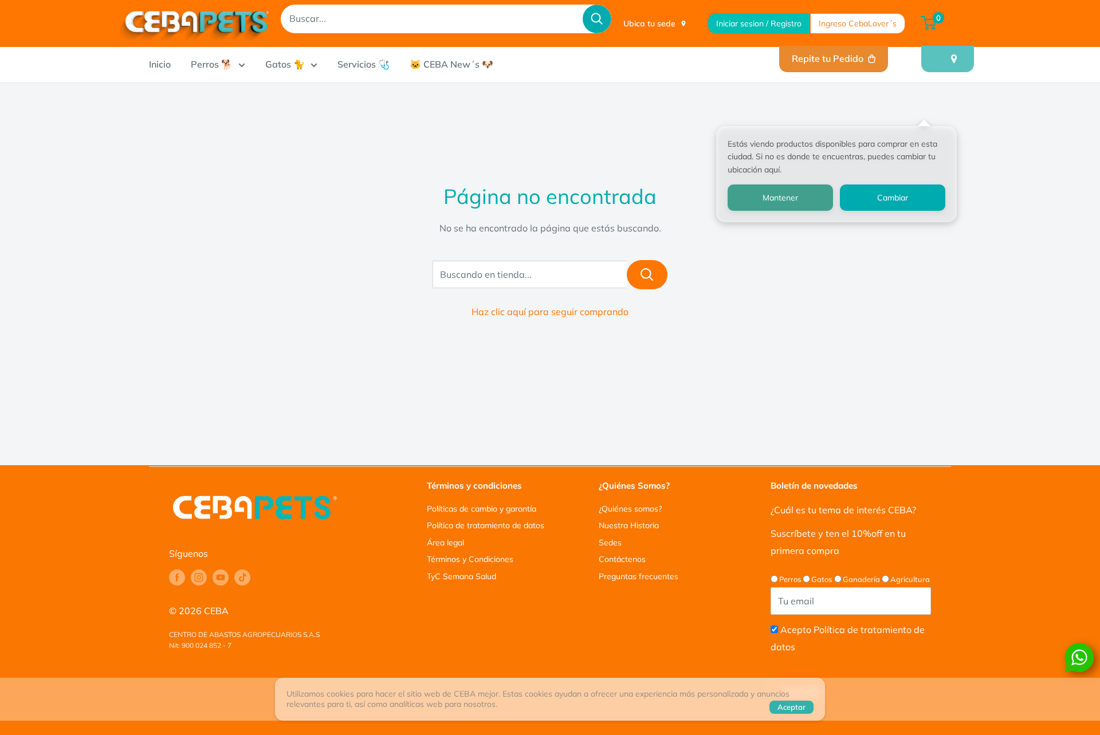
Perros (790, 579)
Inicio (160, 64)
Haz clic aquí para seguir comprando (550, 311)
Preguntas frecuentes (638, 576)
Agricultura (910, 579)
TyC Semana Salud (461, 576)
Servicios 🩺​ (363, 64)
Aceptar (791, 707)
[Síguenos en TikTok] (242, 577)
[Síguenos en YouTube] (221, 577)
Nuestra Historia (629, 525)
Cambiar (892, 197)
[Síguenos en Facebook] (177, 577)
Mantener (780, 197)
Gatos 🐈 (285, 64)
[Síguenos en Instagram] (199, 577)
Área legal (445, 542)
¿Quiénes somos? (630, 509)
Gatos (821, 579)
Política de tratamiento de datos (485, 525)
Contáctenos (622, 559)
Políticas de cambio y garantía (481, 509)
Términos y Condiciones (470, 559)
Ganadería (861, 579)
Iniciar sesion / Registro (759, 23)
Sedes (610, 542)
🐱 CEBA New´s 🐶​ (451, 64)
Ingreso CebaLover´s (858, 23)
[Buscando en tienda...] (647, 274)
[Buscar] (597, 19)
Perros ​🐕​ (212, 64)
